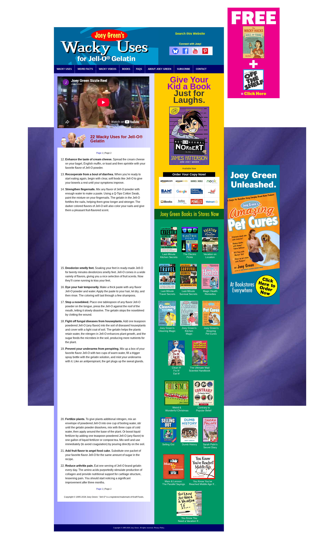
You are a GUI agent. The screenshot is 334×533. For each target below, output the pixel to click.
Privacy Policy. (159, 528)
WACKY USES (64, 69)
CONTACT (201, 69)
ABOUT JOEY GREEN (159, 69)
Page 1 (99, 153)
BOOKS (126, 69)
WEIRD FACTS (85, 69)
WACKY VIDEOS (107, 69)
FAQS (139, 69)
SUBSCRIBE (183, 69)
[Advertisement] (160, 15)
